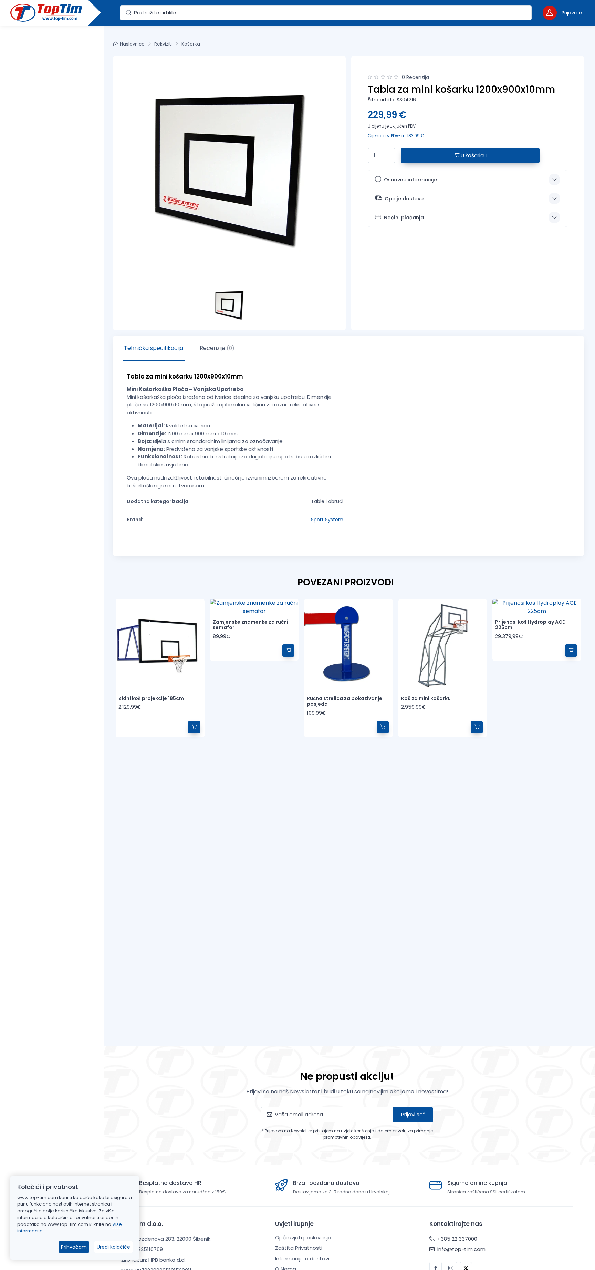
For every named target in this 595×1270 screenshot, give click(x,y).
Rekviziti (163, 44)
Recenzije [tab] (217, 348)
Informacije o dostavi (302, 1258)
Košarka (190, 44)
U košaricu (473, 155)
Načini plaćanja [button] (404, 217)
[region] (52, 639)
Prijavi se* (413, 1114)
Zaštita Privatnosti (298, 1247)
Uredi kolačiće (113, 1246)
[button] (562, 13)
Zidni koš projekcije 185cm (151, 698)
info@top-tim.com (461, 1249)
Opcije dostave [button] (404, 198)
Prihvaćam (74, 1246)
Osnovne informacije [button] (410, 179)
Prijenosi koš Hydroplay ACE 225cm (530, 624)
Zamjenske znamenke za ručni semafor (250, 624)
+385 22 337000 (456, 1238)
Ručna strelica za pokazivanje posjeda (344, 701)
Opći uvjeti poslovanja (303, 1237)
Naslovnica (132, 44)
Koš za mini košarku (426, 698)
